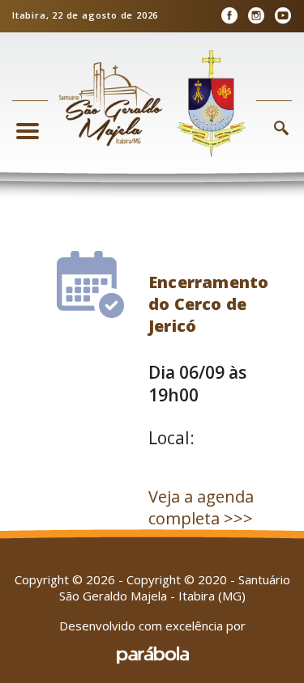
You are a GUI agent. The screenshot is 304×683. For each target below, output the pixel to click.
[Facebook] (229, 15)
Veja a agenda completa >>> (201, 507)
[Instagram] (255, 15)
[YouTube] (282, 15)
